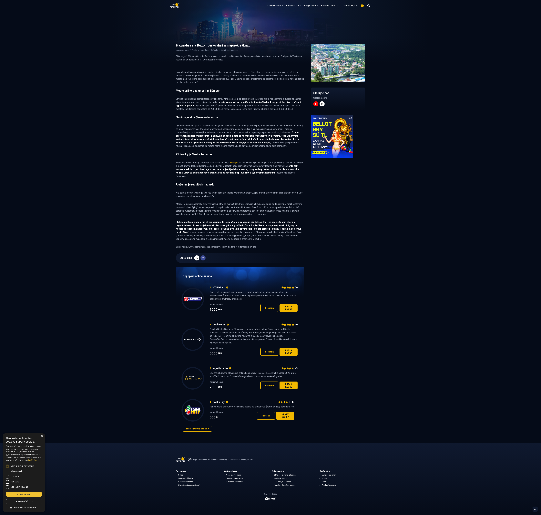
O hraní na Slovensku (234, 482)
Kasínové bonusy (280, 478)
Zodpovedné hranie (185, 478)
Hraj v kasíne (288, 307)
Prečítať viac (33, 460)
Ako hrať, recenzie (329, 485)
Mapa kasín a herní (233, 475)
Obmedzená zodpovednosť (188, 485)
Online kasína (274, 5)
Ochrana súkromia (185, 482)
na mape (234, 162)
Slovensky (349, 5)
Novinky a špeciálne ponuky (284, 485)
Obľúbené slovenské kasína (285, 475)
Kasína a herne (328, 5)
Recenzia (269, 308)
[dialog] (24, 472)
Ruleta (324, 478)
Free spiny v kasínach (282, 482)
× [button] (42, 436)
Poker (324, 482)
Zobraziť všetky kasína (196, 429)
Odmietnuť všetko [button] (24, 501)
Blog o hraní (310, 5)
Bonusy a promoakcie (234, 478)
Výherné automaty (329, 475)
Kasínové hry (292, 5)
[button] (24, 507)
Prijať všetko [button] (24, 494)
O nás (180, 475)
